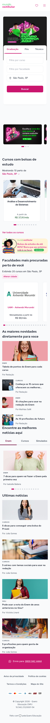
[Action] (25, 245)
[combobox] (25, 60)
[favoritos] (36, 5)
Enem (8, 440)
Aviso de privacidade (14, 676)
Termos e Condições (16, 684)
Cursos (25, 440)
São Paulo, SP (9, 173)
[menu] (44, 5)
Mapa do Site (37, 684)
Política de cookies (37, 676)
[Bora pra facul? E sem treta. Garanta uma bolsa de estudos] (25, 39)
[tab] (22, 146)
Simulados (41, 440)
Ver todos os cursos (13, 232)
